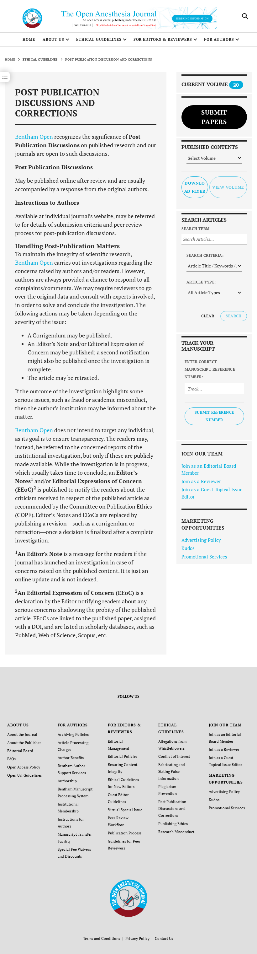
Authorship (67, 781)
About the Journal (22, 734)
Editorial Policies (122, 756)
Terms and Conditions (101, 938)
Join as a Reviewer (201, 481)
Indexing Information (192, 18)
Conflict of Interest (174, 756)
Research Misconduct (176, 831)
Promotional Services (204, 556)
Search (234, 316)
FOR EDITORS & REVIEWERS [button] (163, 39)
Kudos (188, 548)
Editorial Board (20, 750)
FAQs (11, 759)
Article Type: (201, 282)
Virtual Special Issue (125, 809)
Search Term (195, 228)
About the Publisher (24, 742)
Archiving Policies (73, 734)
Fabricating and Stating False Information (171, 771)
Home (29, 39)
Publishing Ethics (173, 823)
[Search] (245, 16)
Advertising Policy (201, 540)
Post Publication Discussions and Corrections (172, 808)
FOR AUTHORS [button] (219, 39)
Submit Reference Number (214, 416)
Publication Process (124, 833)
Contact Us (164, 938)
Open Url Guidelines (24, 775)
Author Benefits (71, 757)
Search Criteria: (205, 255)
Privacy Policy (137, 938)
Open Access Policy (23, 767)
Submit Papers (214, 117)
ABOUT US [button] (54, 39)
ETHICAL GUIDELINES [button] (98, 39)
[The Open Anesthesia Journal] (128, 897)
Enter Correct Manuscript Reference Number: (210, 369)
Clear (207, 316)
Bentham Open (34, 136)
